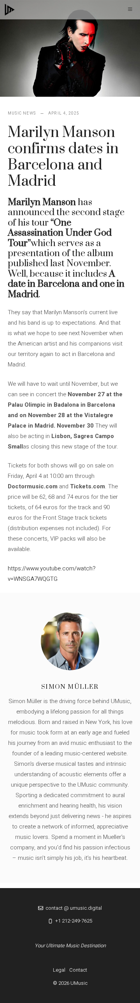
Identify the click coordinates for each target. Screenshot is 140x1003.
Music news (22, 113)
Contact (78, 970)
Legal (59, 970)
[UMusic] (10, 9)
